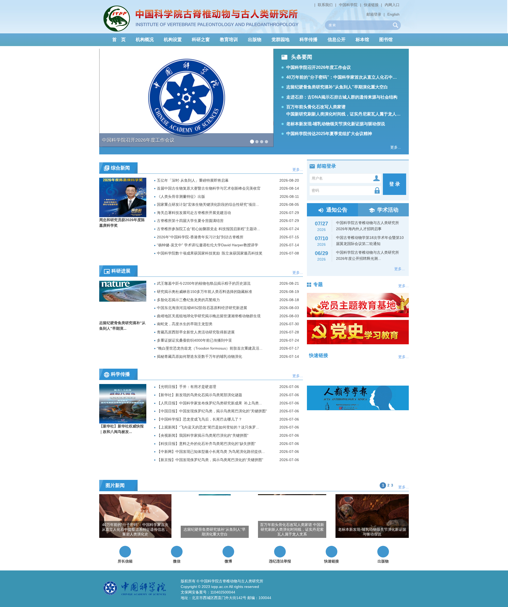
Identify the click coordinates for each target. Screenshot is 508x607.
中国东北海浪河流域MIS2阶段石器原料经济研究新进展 (202, 308)
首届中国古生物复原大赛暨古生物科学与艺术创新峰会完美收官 (209, 188)
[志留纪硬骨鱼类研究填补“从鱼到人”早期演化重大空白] (122, 300)
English (393, 14)
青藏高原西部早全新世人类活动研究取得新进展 (196, 332)
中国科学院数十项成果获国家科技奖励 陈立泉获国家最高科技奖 (209, 253)
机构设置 (173, 39)
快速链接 (371, 5)
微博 (228, 561)
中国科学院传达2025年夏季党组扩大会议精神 (329, 133)
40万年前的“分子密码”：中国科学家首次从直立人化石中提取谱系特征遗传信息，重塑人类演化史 (377, 77)
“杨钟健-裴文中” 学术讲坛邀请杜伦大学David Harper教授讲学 (207, 245)
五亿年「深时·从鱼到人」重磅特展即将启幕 (193, 180)
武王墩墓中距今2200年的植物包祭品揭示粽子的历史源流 (204, 283)
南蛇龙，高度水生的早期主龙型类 (184, 324)
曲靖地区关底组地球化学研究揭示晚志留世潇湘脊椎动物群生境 (209, 316)
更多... (395, 147)
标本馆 (362, 39)
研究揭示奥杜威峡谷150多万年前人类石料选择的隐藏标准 (204, 291)
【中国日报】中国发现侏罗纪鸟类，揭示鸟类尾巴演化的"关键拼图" (212, 411)
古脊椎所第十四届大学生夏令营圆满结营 (190, 220)
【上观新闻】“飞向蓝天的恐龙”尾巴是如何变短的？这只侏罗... (208, 427)
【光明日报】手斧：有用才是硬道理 (186, 387)
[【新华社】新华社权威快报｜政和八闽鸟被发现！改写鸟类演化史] (122, 403)
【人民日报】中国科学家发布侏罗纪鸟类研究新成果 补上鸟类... (209, 403)
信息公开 (337, 39)
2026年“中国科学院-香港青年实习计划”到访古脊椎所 (200, 237)
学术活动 (387, 210)
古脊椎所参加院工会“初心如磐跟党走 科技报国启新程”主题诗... (208, 229)
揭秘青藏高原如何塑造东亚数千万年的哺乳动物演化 (199, 356)
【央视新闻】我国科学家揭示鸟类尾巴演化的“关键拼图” (202, 435)
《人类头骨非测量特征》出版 (181, 196)
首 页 (119, 39)
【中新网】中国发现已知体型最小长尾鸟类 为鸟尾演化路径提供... (211, 451)
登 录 (394, 184)
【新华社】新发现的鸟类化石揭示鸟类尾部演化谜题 (199, 395)
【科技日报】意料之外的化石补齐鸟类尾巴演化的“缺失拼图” (206, 443)
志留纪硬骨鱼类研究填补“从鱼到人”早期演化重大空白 (337, 87)
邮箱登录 (373, 14)
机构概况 (145, 39)
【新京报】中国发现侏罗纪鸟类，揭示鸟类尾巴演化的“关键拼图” (210, 460)
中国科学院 (348, 5)
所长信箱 (125, 561)
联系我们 (325, 5)
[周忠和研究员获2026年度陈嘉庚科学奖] (122, 197)
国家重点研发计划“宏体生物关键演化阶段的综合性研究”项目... (208, 204)
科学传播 (309, 39)
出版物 (254, 39)
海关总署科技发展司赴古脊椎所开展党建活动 (194, 213)
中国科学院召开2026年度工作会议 (318, 67)
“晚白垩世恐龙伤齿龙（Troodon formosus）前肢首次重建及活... (209, 348)
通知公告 (336, 210)
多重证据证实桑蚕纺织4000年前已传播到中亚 (194, 340)
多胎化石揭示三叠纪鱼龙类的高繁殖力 (188, 300)
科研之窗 (201, 39)
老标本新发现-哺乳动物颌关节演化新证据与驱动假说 (335, 124)
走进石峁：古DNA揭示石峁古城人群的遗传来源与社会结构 (341, 97)
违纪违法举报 (280, 561)
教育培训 (229, 39)
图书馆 (386, 39)
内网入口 (392, 5)
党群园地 (280, 39)
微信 (176, 561)
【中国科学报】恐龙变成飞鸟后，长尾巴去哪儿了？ (199, 419)
